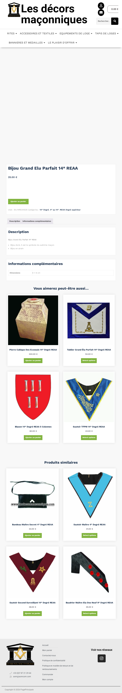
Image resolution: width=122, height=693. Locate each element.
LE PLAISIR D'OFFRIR (61, 42)
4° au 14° (54, 210)
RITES (10, 33)
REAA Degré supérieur (70, 210)
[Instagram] (102, 658)
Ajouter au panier (18, 201)
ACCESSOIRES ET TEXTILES (37, 33)
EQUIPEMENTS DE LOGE (75, 33)
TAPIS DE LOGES (105, 33)
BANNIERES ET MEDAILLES (26, 42)
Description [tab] (14, 221)
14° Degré (44, 210)
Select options (88, 360)
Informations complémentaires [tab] (37, 221)
